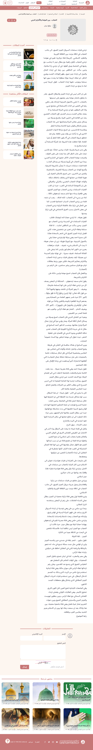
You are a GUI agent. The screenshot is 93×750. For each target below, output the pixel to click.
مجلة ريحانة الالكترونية (72, 14)
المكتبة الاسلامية (74, 2)
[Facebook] (45, 742)
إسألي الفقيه (83, 8)
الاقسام (62, 14)
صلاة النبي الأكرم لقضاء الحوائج (15, 76)
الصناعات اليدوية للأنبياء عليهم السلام (48, 726)
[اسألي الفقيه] (7, 741)
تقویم (27, 3)
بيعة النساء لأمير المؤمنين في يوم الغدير (16, 726)
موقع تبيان (47, 26)
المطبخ (26, 8)
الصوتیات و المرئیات (62, 2)
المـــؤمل (33, 3)
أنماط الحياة (74, 8)
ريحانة (39, 3)
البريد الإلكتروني (37, 634)
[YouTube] (57, 742)
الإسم (64, 634)
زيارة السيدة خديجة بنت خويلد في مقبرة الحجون (13, 133)
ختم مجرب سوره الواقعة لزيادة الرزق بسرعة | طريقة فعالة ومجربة (13, 112)
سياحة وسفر (44, 8)
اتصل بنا (37, 742)
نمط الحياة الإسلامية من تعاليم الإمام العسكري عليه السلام (14, 54)
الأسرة (67, 8)
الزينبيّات (19, 8)
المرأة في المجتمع (34, 8)
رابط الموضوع (81, 616)
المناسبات (21, 3)
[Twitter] (49, 742)
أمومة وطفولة (60, 8)
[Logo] (83, 742)
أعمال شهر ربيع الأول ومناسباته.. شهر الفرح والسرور (15, 65)
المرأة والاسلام (42, 14)
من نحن (31, 742)
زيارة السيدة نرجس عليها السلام (15, 123)
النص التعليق (61, 643)
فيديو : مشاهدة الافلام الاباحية (15, 101)
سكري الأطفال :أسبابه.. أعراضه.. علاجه (15, 154)
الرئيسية (81, 3)
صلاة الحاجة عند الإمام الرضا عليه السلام (14, 86)
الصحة (52, 8)
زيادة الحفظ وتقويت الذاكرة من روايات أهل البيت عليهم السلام (14, 144)
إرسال (25, 667)
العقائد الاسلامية (49, 2)
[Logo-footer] (69, 742)
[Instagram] (53, 742)
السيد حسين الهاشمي (83, 729)
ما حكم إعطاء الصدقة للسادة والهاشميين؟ (78, 726)
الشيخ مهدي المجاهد (83, 704)
